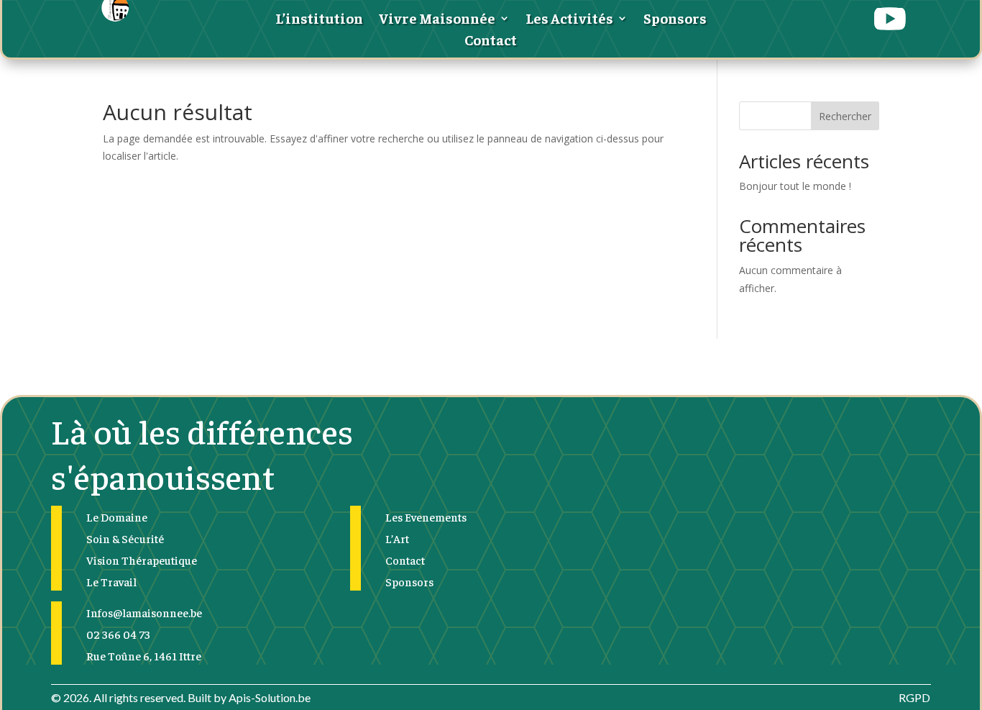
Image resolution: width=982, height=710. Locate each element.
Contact (490, 41)
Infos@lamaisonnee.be (144, 612)
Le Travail (111, 581)
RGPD (915, 697)
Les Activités (569, 20)
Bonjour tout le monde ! (795, 186)
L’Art (397, 538)
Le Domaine (116, 516)
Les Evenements (426, 516)
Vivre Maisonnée (437, 20)
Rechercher (845, 116)
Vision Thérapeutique (141, 559)
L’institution (319, 20)
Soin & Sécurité (125, 538)
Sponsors (675, 20)
